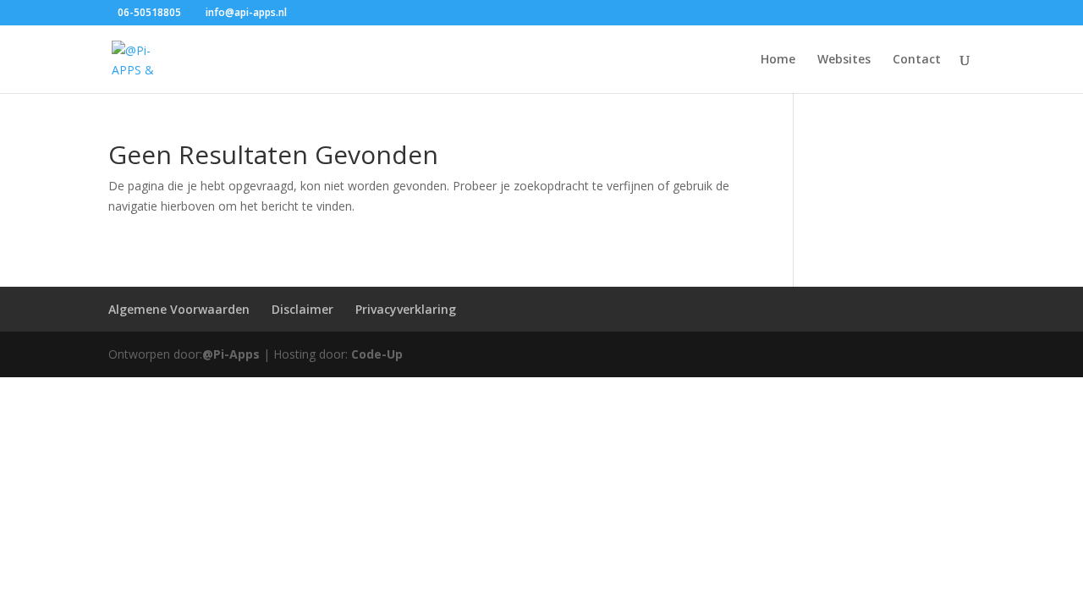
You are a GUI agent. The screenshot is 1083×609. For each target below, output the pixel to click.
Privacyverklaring (405, 309)
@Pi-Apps (231, 354)
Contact (917, 60)
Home (778, 60)
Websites (844, 60)
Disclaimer (302, 309)
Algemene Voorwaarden (179, 309)
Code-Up (377, 354)
